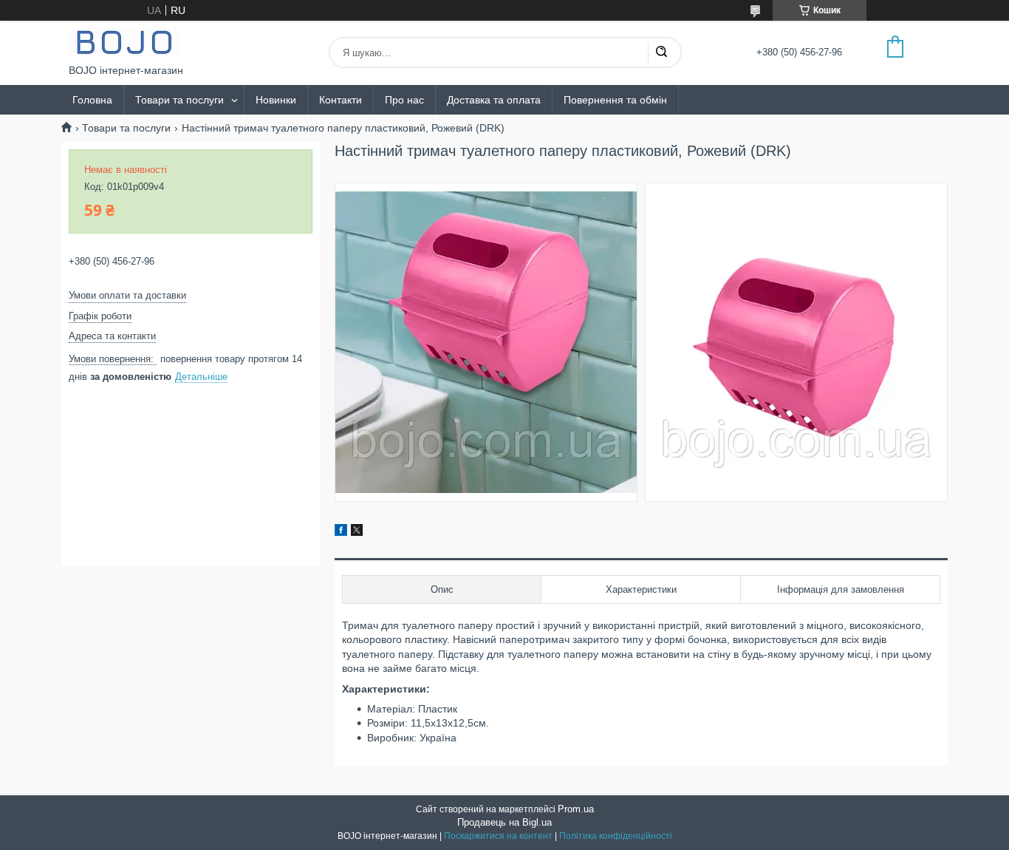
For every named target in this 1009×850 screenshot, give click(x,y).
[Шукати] (661, 52)
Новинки (276, 100)
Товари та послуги (179, 100)
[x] (357, 532)
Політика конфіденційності (615, 836)
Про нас (404, 100)
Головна (92, 100)
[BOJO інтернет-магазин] (124, 42)
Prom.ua (576, 809)
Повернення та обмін (615, 100)
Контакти (340, 100)
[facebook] (341, 532)
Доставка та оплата (494, 100)
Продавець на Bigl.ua (504, 822)
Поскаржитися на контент (498, 836)
